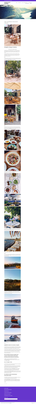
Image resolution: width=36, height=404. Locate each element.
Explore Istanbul (27, 3)
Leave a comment (5, 383)
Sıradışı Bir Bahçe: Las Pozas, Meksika (8, 395)
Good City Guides (7, 3)
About (16, 2)
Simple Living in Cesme (10, 47)
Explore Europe (30, 2)
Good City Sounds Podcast (25, 2)
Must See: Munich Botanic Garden (8, 389)
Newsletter (19, 2)
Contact (31, 3)
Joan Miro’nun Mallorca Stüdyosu (8, 392)
